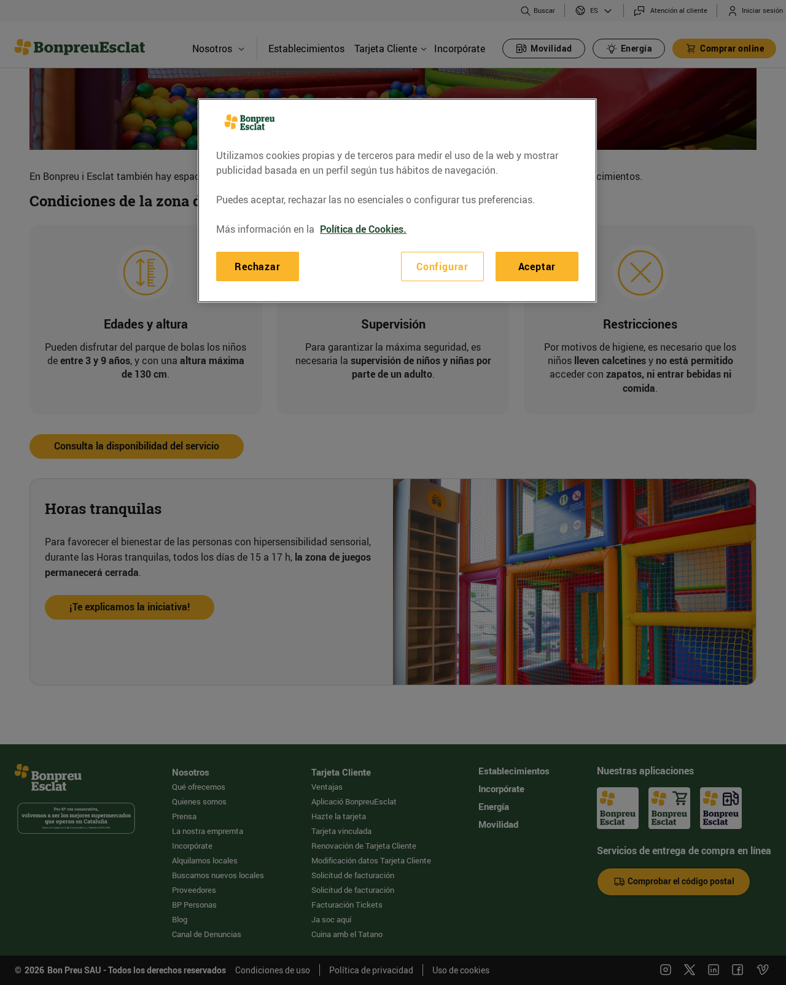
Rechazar (257, 266)
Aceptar (537, 266)
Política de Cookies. (363, 229)
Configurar (442, 266)
